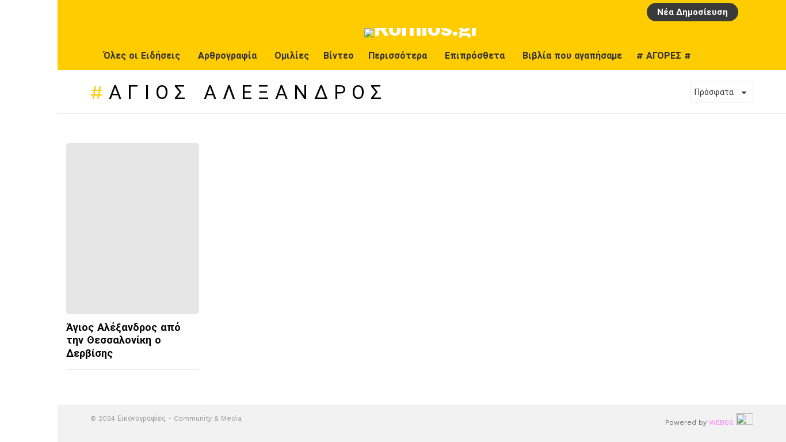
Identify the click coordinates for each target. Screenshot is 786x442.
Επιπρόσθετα (475, 55)
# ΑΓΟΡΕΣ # (663, 55)
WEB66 (721, 422)
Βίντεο (338, 55)
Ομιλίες (291, 55)
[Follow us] (768, 55)
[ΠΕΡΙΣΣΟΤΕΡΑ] (190, 377)
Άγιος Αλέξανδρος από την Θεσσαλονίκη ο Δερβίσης (123, 340)
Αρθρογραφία (227, 55)
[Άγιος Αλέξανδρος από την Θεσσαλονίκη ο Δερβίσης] (132, 228)
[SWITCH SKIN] (744, 55)
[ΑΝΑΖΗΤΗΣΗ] (770, 12)
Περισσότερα (397, 55)
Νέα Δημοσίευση (692, 12)
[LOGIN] (751, 12)
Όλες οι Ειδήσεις (142, 55)
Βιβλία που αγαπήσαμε (572, 55)
